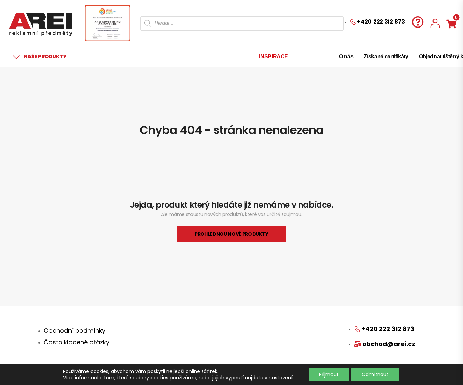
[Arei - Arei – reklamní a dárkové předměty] (41, 23)
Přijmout (329, 374)
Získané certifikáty (386, 56)
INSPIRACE (273, 56)
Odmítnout (375, 374)
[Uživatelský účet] (435, 23)
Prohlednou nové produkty (231, 234)
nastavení (281, 377)
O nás (346, 56)
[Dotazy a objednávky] (418, 22)
